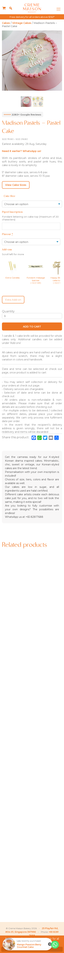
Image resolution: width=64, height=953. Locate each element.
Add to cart (32, 326)
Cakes (6, 23)
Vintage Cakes (21, 23)
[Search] (10, 8)
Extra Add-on (13, 299)
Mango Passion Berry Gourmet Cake (29, 945)
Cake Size (9, 196)
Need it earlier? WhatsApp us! (21, 151)
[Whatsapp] (55, 945)
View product (16, 619)
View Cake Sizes (15, 185)
